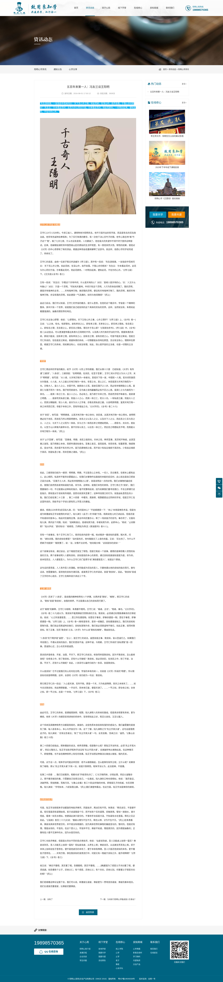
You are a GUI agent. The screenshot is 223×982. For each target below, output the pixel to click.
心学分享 (73, 69)
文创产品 (136, 964)
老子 (117, 960)
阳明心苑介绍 (85, 949)
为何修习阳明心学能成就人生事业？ (121, 899)
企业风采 (83, 957)
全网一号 (151, 979)
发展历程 (83, 953)
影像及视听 (137, 953)
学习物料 (136, 957)
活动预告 (102, 960)
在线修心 (138, 8)
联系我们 (170, 8)
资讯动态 (90, 8)
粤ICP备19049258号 (126, 979)
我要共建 (176, 214)
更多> (184, 84)
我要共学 (158, 214)
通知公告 (58, 69)
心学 (117, 953)
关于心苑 (106, 8)
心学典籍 (136, 949)
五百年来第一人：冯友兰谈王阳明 (164, 92)
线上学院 (119, 949)
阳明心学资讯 (183, 69)
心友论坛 (119, 968)
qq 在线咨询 (51, 951)
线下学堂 (122, 8)
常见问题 (83, 960)
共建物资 (136, 960)
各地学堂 (102, 949)
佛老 (117, 964)
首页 (76, 8)
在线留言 (154, 953)
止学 (117, 957)
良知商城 (154, 8)
